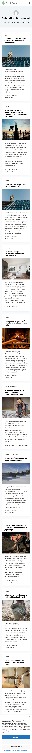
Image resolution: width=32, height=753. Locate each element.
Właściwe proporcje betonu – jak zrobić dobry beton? (16, 596)
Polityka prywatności (22, 750)
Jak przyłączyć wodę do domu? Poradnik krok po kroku (14, 662)
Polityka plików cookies (10, 750)
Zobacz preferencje (16, 747)
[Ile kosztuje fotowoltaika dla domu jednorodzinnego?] (16, 473)
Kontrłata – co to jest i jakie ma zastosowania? (15, 185)
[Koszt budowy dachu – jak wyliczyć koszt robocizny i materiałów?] (16, 56)
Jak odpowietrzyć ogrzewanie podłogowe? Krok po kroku (15, 253)
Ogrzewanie (13, 248)
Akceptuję (16, 737)
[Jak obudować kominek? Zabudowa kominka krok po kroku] (16, 338)
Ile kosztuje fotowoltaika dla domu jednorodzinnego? (16, 459)
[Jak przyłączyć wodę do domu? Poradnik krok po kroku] (16, 677)
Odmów (16, 742)
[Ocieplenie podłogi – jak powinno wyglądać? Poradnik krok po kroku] (16, 407)
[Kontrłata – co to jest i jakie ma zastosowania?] (16, 199)
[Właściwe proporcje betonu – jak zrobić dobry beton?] (16, 610)
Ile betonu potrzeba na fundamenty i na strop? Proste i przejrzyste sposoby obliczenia (16, 113)
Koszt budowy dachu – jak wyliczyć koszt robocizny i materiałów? (15, 41)
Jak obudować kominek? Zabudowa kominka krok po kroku (16, 323)
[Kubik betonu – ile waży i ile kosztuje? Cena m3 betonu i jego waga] (16, 543)
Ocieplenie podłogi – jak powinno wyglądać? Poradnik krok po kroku (14, 392)
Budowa (7, 35)
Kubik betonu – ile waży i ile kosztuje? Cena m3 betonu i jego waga (16, 528)
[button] (29, 717)
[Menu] (29, 3)
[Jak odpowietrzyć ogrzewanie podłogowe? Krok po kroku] (16, 268)
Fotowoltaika (14, 454)
